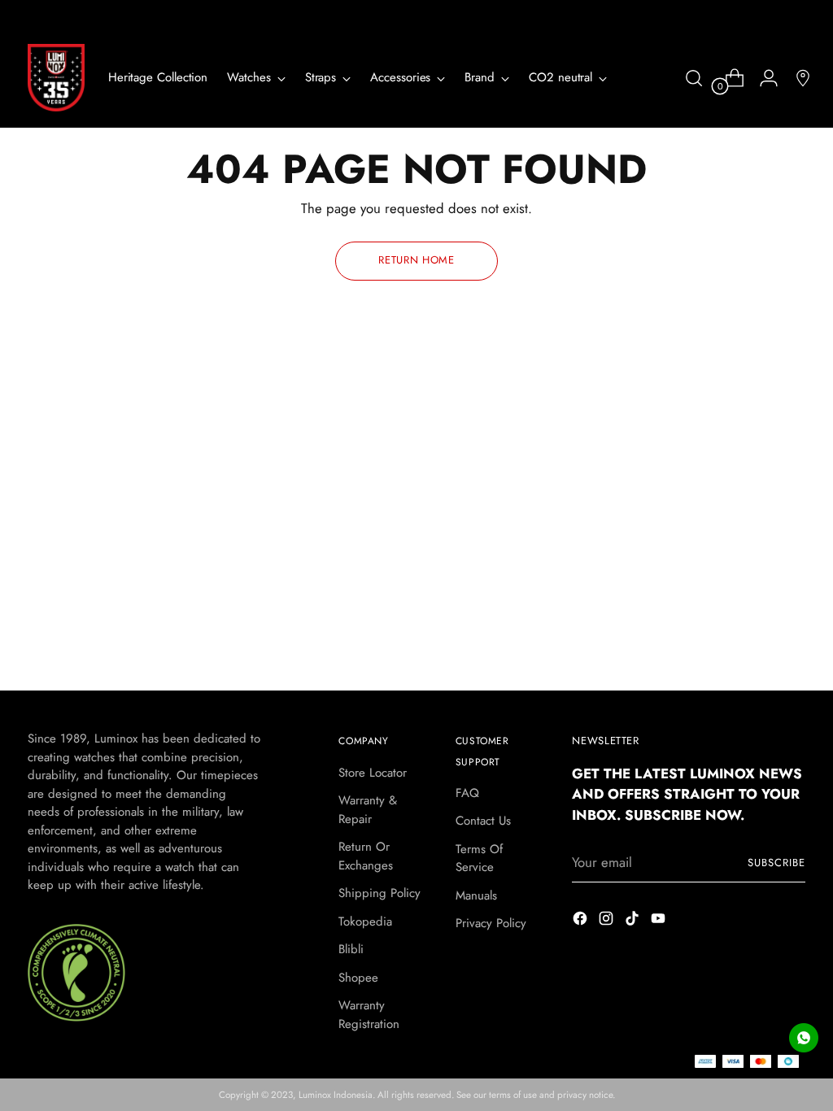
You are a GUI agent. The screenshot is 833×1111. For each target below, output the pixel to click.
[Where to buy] (796, 78)
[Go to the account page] (762, 78)
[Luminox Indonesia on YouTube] (659, 921)
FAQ (467, 793)
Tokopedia (365, 921)
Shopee (358, 978)
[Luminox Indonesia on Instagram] (607, 921)
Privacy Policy (491, 923)
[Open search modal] (694, 78)
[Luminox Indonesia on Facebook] (581, 921)
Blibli (351, 949)
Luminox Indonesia (336, 1094)
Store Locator (372, 773)
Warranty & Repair (367, 809)
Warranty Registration (368, 1014)
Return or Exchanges (365, 856)
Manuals (476, 895)
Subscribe (776, 862)
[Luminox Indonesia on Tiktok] (633, 921)
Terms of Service (479, 858)
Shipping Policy (379, 893)
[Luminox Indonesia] (56, 77)
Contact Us (483, 821)
